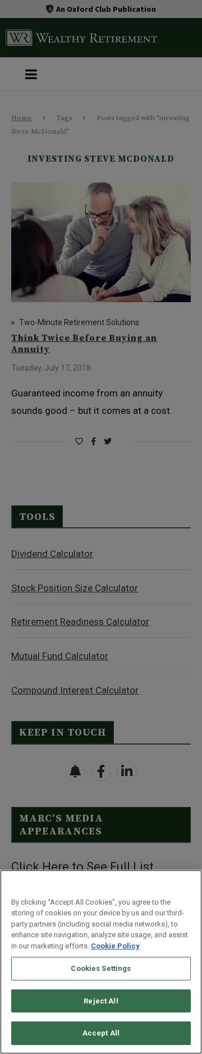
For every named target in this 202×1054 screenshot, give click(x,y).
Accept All (101, 1033)
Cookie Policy (115, 946)
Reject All (101, 1001)
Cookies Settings (101, 968)
